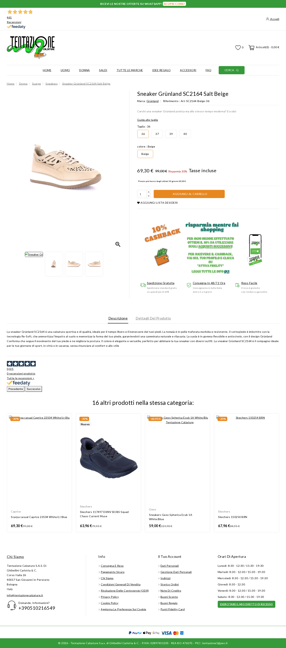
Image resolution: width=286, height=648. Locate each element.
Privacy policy (110, 596)
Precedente (15, 388)
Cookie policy (109, 603)
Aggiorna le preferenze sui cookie (123, 609)
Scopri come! (174, 3)
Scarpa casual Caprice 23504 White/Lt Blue (39, 517)
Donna (84, 70)
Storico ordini (170, 584)
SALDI (103, 70)
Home (47, 70)
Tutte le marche (130, 70)
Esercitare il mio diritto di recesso (246, 604)
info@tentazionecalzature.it (25, 595)
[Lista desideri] (238, 47)
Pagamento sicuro (113, 572)
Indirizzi (166, 578)
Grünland (153, 101)
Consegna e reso (112, 565)
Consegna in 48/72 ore (209, 283)
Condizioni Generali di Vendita (120, 584)
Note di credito (171, 590)
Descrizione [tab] (118, 318)
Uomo (65, 70)
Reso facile (249, 283)
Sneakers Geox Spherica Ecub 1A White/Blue (170, 517)
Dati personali (170, 565)
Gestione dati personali (176, 572)
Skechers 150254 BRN (232, 517)
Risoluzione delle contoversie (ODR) (125, 590)
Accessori (188, 70)
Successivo (33, 388)
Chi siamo (15, 557)
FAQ (208, 70)
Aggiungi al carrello (189, 194)
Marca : (142, 101)
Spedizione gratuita (161, 283)
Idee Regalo (161, 70)
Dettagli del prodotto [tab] (153, 318)
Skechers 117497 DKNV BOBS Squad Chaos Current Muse (104, 514)
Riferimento (171, 101)
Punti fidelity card (173, 609)
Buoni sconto (169, 596)
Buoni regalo (169, 603)
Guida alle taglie (147, 119)
